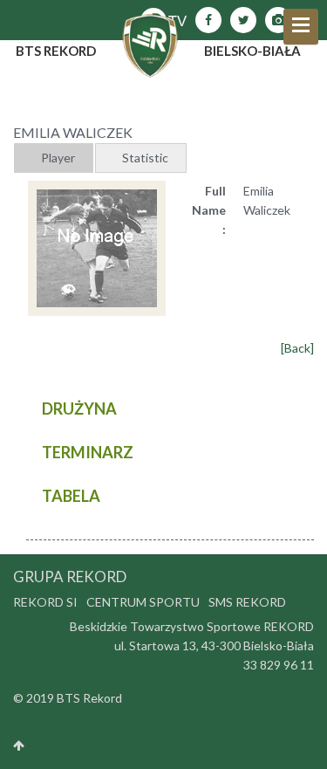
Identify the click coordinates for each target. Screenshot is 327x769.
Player (58, 157)
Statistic (145, 157)
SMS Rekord (247, 601)
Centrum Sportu (143, 601)
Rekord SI (45, 601)
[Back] (297, 347)
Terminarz (87, 452)
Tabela (71, 495)
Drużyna (79, 408)
